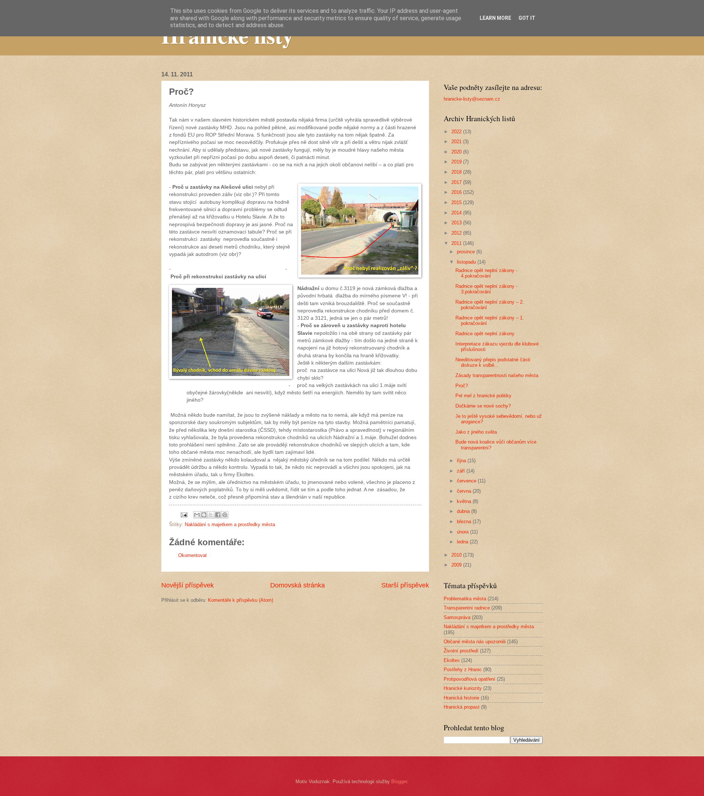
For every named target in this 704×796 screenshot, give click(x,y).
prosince (466, 251)
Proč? (461, 385)
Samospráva (457, 617)
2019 (457, 161)
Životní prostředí (461, 651)
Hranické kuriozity (463, 688)
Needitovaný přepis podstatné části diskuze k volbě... (492, 362)
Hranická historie (461, 698)
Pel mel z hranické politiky (483, 395)
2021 (457, 141)
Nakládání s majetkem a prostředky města (230, 524)
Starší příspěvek (405, 585)
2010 (457, 555)
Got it (526, 18)
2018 (457, 172)
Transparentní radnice (467, 608)
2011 (457, 243)
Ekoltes (452, 660)
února (463, 532)
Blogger (399, 781)
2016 (457, 192)
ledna (463, 541)
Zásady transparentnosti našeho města (496, 375)
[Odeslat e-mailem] (197, 514)
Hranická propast (462, 707)
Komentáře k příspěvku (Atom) (240, 600)
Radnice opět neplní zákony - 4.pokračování (486, 273)
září (461, 471)
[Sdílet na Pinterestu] (224, 514)
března (465, 521)
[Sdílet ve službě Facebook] (217, 514)
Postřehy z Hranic (463, 669)
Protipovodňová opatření (469, 679)
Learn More (495, 18)
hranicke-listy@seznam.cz (472, 99)
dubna (464, 511)
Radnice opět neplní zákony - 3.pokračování (486, 288)
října (462, 460)
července (467, 481)
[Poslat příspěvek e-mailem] (184, 514)
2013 (457, 222)
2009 (457, 565)
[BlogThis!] (204, 514)
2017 (457, 182)
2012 (457, 233)
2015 (457, 202)
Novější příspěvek (187, 585)
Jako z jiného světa (476, 432)
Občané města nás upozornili (475, 641)
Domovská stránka (297, 585)
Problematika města (465, 598)
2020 (457, 152)
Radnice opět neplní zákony (484, 333)
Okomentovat (192, 555)
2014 (457, 213)
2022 (457, 131)
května (465, 501)
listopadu (467, 262)
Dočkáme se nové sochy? (483, 406)
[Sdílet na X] (210, 514)
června (465, 491)
